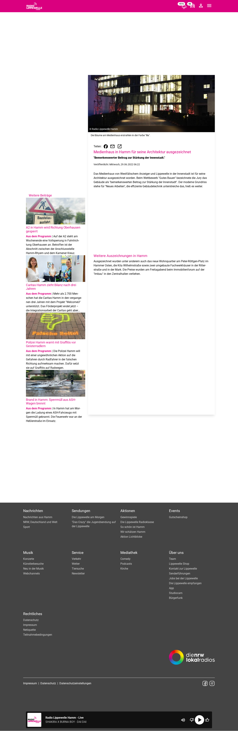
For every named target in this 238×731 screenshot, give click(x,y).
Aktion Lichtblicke (131, 536)
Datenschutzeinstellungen (75, 683)
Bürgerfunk (176, 598)
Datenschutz (31, 620)
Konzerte (28, 558)
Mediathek (128, 553)
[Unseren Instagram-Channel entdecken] (212, 683)
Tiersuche (78, 568)
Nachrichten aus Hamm (37, 517)
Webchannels (31, 573)
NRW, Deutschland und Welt (40, 522)
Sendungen (81, 511)
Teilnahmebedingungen (37, 634)
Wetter (76, 563)
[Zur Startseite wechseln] (34, 6)
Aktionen (127, 511)
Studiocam (175, 593)
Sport (26, 527)
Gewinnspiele (128, 517)
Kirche (124, 568)
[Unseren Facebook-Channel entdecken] (205, 683)
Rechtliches (32, 614)
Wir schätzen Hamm (132, 531)
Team (172, 558)
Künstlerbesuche (33, 563)
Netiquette (29, 629)
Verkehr (76, 558)
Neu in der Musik (33, 568)
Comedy (125, 558)
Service (77, 553)
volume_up (183, 720)
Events (174, 511)
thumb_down (192, 720)
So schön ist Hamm (132, 527)
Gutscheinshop (178, 517)
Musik (28, 553)
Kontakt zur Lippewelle (183, 568)
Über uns (176, 553)
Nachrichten (33, 511)
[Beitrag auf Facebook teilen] (106, 146)
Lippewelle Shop (179, 563)
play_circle (199, 719)
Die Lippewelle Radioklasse (137, 522)
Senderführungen (179, 573)
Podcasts (126, 563)
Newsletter (78, 573)
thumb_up (207, 720)
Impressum (30, 625)
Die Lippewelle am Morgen (88, 517)
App (171, 588)
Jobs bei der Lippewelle (183, 578)
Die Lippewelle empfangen (185, 583)
